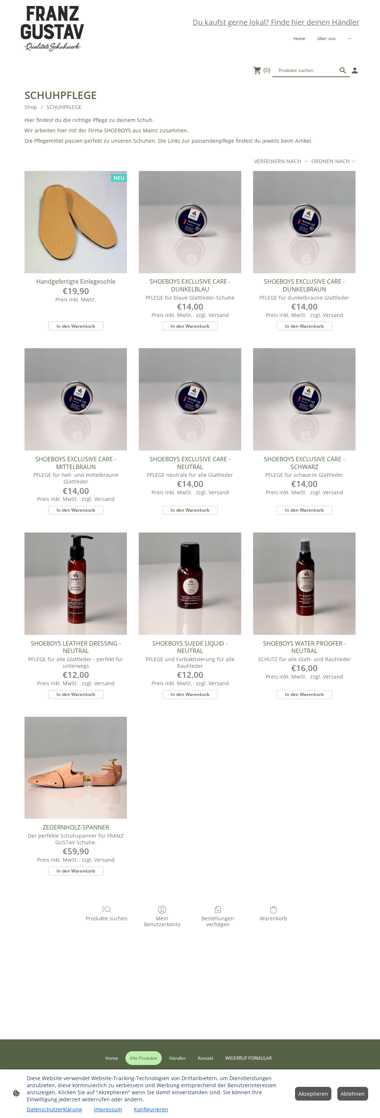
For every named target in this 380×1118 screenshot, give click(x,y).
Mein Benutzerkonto (162, 921)
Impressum (108, 1109)
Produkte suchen (107, 918)
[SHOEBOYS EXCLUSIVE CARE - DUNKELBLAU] (190, 222)
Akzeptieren (313, 1093)
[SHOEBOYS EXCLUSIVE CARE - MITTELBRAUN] (75, 399)
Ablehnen (353, 1093)
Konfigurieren (151, 1109)
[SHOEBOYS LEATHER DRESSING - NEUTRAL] (75, 583)
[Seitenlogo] (52, 29)
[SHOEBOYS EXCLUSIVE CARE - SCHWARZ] (304, 399)
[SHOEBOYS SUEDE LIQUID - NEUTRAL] (190, 583)
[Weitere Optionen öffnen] (349, 38)
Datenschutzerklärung (54, 1109)
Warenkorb (273, 918)
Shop (30, 107)
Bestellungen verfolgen (218, 921)
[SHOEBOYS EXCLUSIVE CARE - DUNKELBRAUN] (304, 222)
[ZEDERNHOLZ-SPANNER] (75, 768)
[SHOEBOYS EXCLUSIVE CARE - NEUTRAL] (190, 399)
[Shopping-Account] (354, 70)
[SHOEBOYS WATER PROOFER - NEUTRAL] (304, 583)
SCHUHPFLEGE (64, 107)
